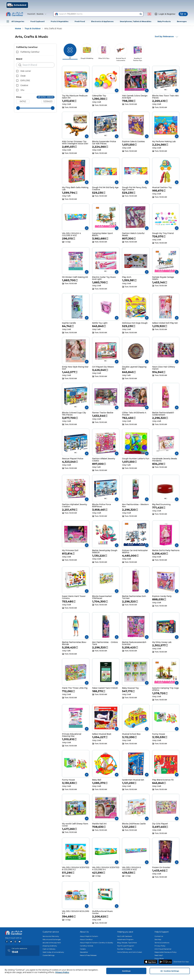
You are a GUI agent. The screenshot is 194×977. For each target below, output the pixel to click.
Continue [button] (126, 971)
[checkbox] (17, 52)
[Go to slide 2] (166, 89)
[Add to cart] (87, 90)
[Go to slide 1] (165, 89)
